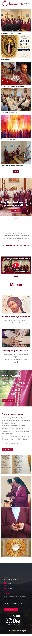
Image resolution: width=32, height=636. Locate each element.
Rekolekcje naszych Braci (11, 33)
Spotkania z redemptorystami (12, 166)
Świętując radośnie (8, 139)
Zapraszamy (5, 60)
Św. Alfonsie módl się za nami (12, 86)
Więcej (16, 171)
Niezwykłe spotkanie (9, 113)
